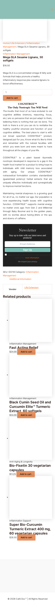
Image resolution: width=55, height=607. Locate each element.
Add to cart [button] (26, 351)
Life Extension (18, 43)
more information (32, 258)
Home (6, 43)
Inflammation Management (16, 54)
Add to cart (12, 98)
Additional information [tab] (20, 279)
